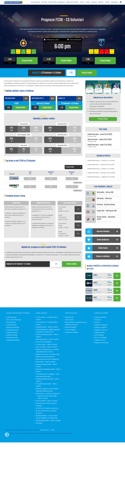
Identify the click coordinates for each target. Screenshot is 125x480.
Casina (94, 2)
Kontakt (52, 430)
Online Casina (69, 319)
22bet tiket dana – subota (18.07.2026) (101, 164)
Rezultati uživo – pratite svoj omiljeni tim (48, 393)
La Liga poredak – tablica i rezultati (46, 344)
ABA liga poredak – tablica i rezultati (47, 327)
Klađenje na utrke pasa (101, 342)
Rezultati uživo (72, 2)
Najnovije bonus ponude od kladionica (47, 359)
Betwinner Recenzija (13, 327)
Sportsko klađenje (56, 2)
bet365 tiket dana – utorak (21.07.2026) (101, 160)
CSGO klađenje (99, 335)
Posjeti (87, 73)
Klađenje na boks (99, 332)
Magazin (114, 2)
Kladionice (35, 2)
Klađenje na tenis (99, 340)
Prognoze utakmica (100, 317)
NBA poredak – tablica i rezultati (45, 361)
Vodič (107, 2)
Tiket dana (39, 423)
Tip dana (97, 322)
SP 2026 (44, 2)
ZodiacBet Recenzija (13, 340)
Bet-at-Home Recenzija (14, 319)
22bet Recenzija (11, 317)
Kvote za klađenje (70, 329)
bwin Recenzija (11, 322)
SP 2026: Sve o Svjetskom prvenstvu (47, 408)
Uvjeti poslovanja (44, 430)
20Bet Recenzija (12, 325)
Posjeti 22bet (103, 119)
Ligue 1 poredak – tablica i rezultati (46, 347)
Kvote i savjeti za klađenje (43, 342)
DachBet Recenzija (12, 330)
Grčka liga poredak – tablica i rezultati (47, 339)
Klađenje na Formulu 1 (101, 330)
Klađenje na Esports (100, 327)
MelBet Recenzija (12, 335)
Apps (88, 2)
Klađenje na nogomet (101, 325)
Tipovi (82, 2)
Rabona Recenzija (12, 337)
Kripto (101, 2)
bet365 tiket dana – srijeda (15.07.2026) (101, 177)
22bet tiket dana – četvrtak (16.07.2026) (101, 173)
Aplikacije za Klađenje (71, 332)
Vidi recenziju (97, 277)
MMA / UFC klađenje (100, 337)
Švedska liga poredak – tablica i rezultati (48, 420)
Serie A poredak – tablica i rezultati (46, 401)
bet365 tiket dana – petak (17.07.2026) (101, 168)
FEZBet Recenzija (12, 332)
